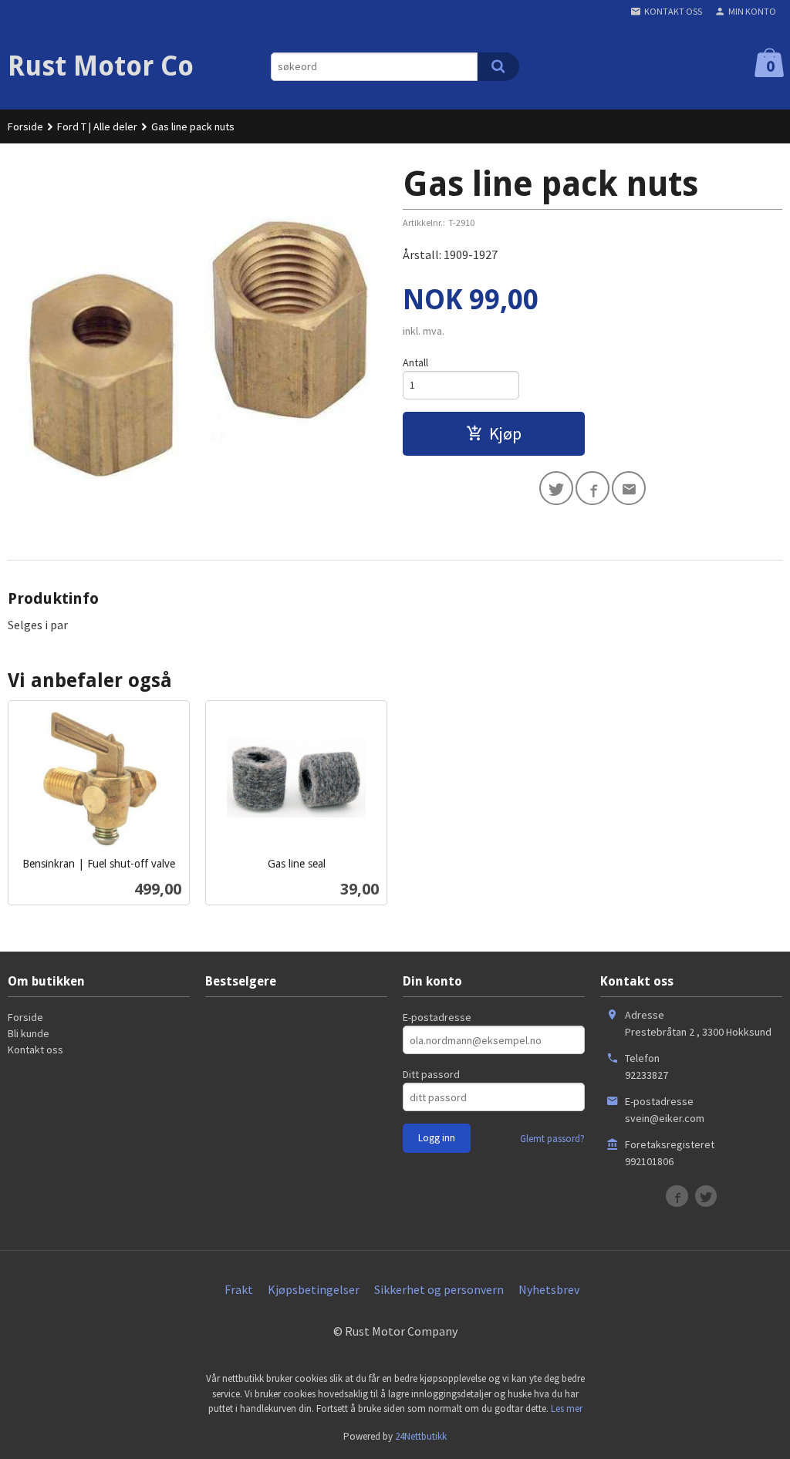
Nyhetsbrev (548, 1289)
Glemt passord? (552, 1138)
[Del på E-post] (629, 488)
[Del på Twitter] (556, 488)
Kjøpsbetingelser (314, 1289)
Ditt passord (431, 1074)
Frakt (239, 1289)
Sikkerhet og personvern (439, 1289)
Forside (25, 126)
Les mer (566, 1408)
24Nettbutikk (421, 1436)
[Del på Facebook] (592, 488)
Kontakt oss (35, 1049)
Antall (415, 362)
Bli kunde (28, 1033)
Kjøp (505, 433)
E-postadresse (437, 1017)
